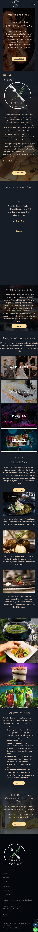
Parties (19, 416)
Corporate (19, 391)
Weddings (19, 367)
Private (19, 440)
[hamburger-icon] (33, 4)
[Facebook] (4, 914)
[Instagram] (7, 914)
